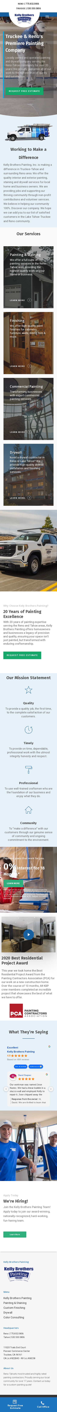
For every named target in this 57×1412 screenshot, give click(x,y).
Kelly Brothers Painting (21, 1051)
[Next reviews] (51, 1089)
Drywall (7, 1312)
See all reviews (20, 1066)
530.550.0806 (18, 1337)
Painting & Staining (15, 1302)
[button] (49, 16)
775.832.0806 (17, 1333)
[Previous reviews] (6, 1089)
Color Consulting (13, 1317)
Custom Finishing (14, 1307)
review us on (34, 1066)
